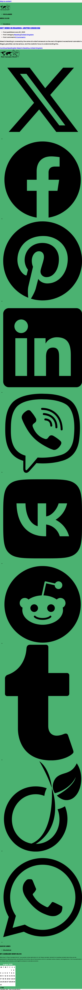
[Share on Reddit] (42, 643)
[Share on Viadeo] (42, 851)
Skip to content (5, 1)
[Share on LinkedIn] (42, 392)
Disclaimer (6, 24)
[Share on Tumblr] (42, 760)
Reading (17, 35)
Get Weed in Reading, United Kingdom (20, 28)
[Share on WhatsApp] (42, 942)
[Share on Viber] (42, 472)
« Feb (2, 988)
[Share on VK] (42, 563)
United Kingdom (27, 35)
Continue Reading (21, 48)
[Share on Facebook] (42, 219)
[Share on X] (42, 139)
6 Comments (20, 37)
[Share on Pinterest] (42, 301)
